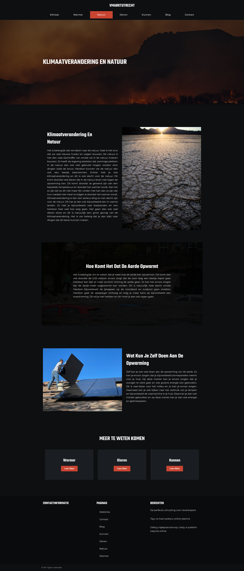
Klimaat (54, 14)
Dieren (124, 14)
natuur (101, 14)
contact (189, 14)
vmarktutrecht (122, 6)
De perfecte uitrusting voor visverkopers (173, 510)
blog (168, 14)
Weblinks (104, 512)
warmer (78, 14)
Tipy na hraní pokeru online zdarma (170, 518)
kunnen (146, 14)
